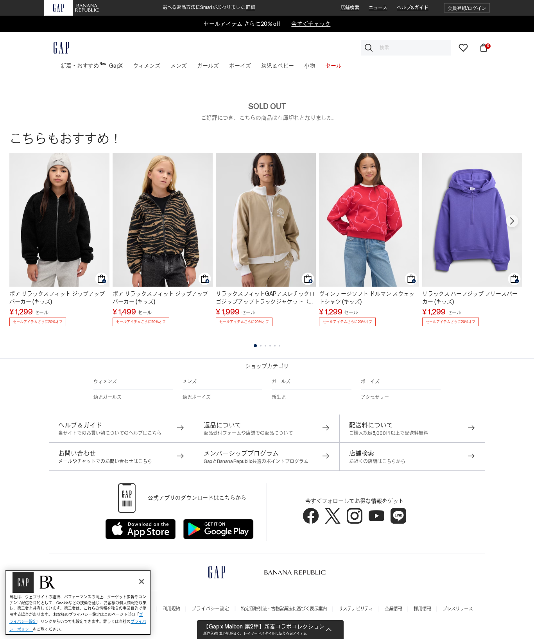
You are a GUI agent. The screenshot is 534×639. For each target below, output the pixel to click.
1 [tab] (255, 345)
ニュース (378, 8)
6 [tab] (279, 345)
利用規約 (171, 609)
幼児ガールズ (107, 397)
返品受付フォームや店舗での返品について (248, 433)
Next (512, 221)
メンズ (190, 381)
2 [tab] (261, 345)
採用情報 (422, 609)
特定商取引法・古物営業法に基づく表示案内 (284, 609)
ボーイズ (370, 381)
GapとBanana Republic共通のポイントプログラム (256, 461)
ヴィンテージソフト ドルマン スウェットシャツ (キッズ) (366, 298)
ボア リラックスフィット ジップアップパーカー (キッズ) (57, 298)
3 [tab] (265, 345)
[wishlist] (463, 47)
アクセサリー (375, 397)
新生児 (279, 397)
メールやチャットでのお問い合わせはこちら (105, 461)
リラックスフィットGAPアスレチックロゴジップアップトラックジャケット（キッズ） (265, 298)
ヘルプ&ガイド (412, 8)
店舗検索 (349, 8)
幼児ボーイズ (197, 397)
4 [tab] (270, 345)
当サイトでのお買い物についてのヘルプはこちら (109, 433)
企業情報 (393, 609)
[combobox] (406, 48)
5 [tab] (275, 345)
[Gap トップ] (56, 48)
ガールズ (281, 381)
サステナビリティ (356, 609)
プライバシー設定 (210, 609)
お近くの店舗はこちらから (377, 461)
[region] (78, 602)
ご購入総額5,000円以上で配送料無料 (388, 433)
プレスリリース (458, 609)
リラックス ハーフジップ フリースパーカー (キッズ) (470, 298)
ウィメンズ (105, 381)
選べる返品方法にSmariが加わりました (209, 7)
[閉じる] (141, 581)
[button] (466, 8)
